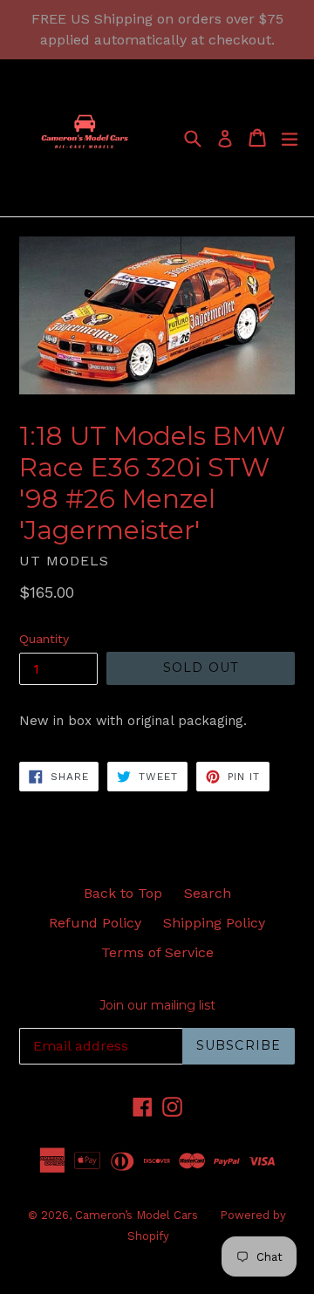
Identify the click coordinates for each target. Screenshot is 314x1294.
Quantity (44, 639)
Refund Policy (95, 922)
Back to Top (123, 893)
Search (207, 893)
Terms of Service (157, 952)
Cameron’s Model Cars (136, 1215)
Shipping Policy (214, 922)
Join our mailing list (157, 1005)
